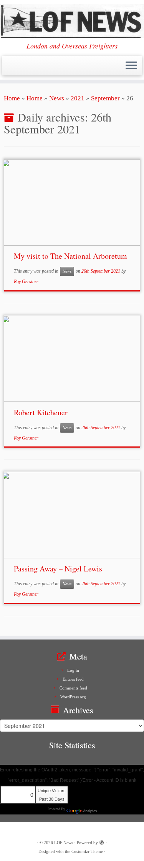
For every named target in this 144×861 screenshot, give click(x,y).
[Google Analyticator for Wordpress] (81, 808)
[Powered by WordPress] (101, 841)
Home (12, 98)
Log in (73, 670)
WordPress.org (73, 696)
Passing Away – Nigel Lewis (58, 568)
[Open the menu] (131, 66)
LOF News (63, 842)
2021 (77, 98)
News (56, 98)
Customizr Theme (87, 851)
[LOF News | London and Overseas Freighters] (72, 21)
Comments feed (73, 688)
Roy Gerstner (26, 281)
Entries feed (73, 679)
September (105, 98)
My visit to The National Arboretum (70, 256)
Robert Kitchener (41, 412)
